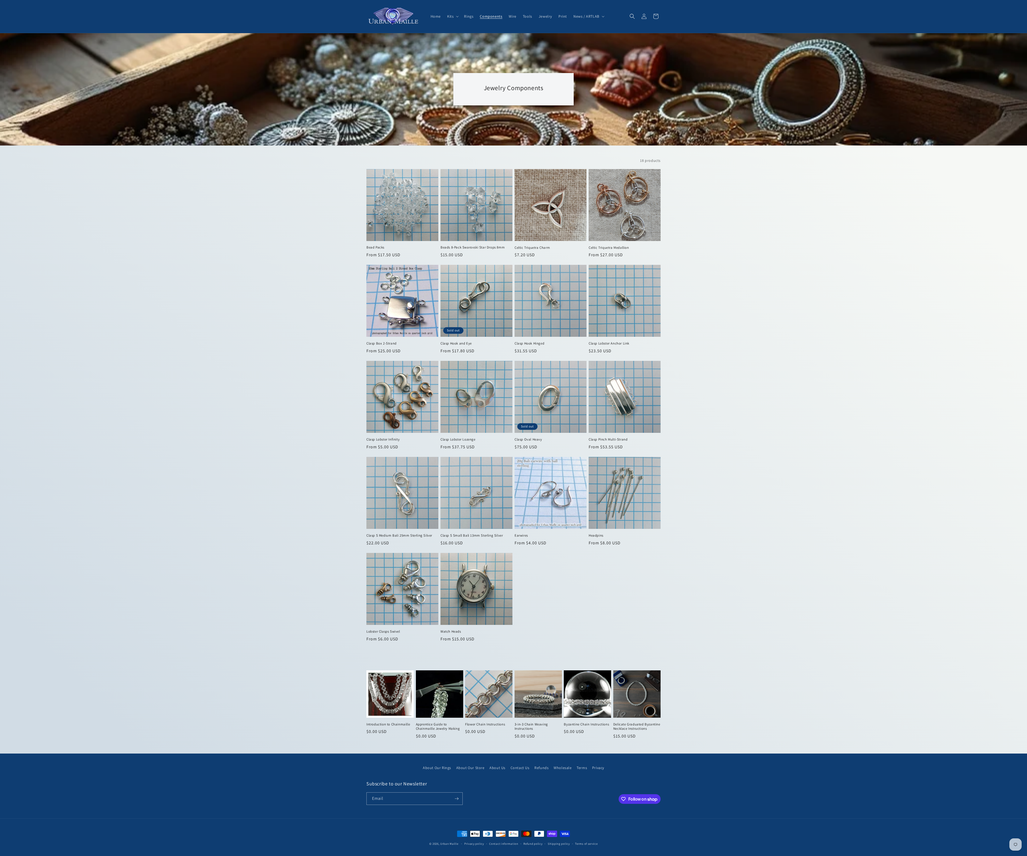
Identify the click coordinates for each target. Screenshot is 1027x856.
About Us (497, 767)
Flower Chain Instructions (485, 724)
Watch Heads (450, 631)
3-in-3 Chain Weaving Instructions (531, 726)
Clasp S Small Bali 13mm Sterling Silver (471, 535)
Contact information (503, 844)
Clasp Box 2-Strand (381, 343)
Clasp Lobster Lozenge (458, 439)
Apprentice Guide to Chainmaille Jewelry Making (438, 726)
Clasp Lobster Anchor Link (609, 343)
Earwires (521, 535)
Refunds (541, 767)
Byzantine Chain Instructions (586, 724)
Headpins (596, 535)
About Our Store (470, 767)
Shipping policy (559, 844)
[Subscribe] (456, 798)
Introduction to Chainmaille (388, 724)
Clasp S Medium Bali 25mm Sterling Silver (399, 535)
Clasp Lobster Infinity (383, 439)
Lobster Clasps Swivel (383, 631)
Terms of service (586, 844)
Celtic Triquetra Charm (532, 248)
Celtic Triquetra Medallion (609, 248)
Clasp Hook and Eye (456, 343)
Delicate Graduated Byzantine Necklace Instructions (636, 726)
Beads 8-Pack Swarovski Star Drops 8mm (472, 247)
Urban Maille (449, 844)
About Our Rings (437, 767)
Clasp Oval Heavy (528, 439)
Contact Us (520, 767)
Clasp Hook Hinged (529, 343)
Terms (582, 767)
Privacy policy (474, 844)
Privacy (598, 767)
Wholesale (563, 767)
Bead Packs (375, 247)
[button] (452, 16)
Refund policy (532, 844)
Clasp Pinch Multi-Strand (608, 439)
